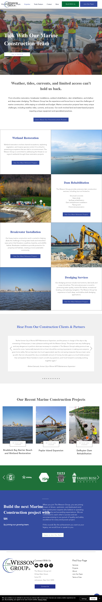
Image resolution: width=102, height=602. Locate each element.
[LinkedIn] (41, 565)
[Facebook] (46, 565)
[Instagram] (51, 565)
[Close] (99, 598)
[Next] (91, 37)
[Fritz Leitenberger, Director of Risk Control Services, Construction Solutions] (46, 378)
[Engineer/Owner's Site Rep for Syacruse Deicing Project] (50, 378)
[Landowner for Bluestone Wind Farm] (57, 378)
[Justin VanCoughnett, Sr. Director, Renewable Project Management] (59, 378)
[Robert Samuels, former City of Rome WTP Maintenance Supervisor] (44, 378)
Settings (84, 599)
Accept (93, 599)
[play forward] (98, 477)
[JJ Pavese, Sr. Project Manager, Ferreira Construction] (48, 378)
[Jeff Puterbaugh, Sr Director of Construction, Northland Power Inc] (55, 378)
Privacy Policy (42, 600)
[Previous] (11, 37)
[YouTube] (36, 565)
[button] (18, 4)
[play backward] (4, 477)
